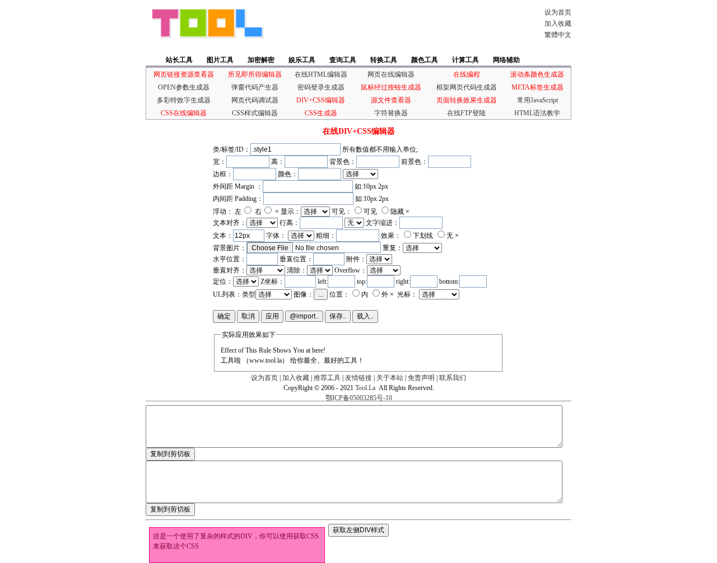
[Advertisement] (400, 23)
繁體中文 (557, 35)
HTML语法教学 (537, 113)
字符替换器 (391, 113)
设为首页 (557, 12)
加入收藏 (557, 23)
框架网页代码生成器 (466, 87)
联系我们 (452, 378)
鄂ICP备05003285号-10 (358, 398)
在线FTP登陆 (466, 113)
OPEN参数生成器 (183, 87)
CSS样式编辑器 (255, 113)
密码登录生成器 (320, 87)
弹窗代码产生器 (254, 87)
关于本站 (389, 378)
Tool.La (365, 388)
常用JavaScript (537, 100)
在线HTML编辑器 (321, 74)
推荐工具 (327, 378)
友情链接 (358, 378)
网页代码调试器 (254, 100)
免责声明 (421, 378)
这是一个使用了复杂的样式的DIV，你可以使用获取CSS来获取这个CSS (236, 541)
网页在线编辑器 (391, 74)
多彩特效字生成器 (184, 100)
